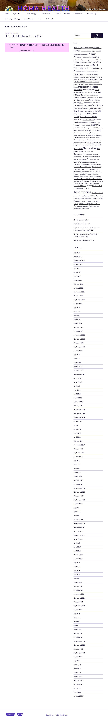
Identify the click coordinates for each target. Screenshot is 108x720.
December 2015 (79, 523)
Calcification (94, 71)
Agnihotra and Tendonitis (82, 224)
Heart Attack (98, 108)
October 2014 (78, 555)
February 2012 (78, 586)
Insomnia (95, 125)
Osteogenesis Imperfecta (91, 154)
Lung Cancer (78, 137)
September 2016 (79, 500)
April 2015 (77, 551)
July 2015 (77, 543)
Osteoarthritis (79, 154)
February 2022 (78, 284)
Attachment (92, 60)
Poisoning (84, 169)
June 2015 (77, 547)
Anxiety (92, 54)
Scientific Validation (80, 186)
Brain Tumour (97, 68)
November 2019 (79, 374)
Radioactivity (97, 176)
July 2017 (77, 461)
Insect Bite (87, 125)
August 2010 (78, 657)
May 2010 (77, 669)
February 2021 (78, 327)
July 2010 (77, 661)
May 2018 (77, 433)
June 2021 (77, 311)
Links (40, 19)
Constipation (89, 79)
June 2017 (77, 464)
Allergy (77, 50)
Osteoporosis (85, 156)
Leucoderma (84, 135)
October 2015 (78, 531)
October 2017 (78, 449)
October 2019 (78, 378)
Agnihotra (16, 14)
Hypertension (88, 119)
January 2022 (78, 288)
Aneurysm (88, 51)
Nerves (80, 149)
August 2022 (78, 264)
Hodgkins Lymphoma (80, 114)
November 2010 (79, 645)
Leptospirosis (77, 135)
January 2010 (78, 684)
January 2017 (78, 484)
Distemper (83, 92)
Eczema (83, 95)
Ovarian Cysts (78, 159)
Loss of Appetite (97, 135)
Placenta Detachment (85, 167)
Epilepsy (84, 97)
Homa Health (43, 9)
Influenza (82, 125)
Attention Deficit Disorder (85, 62)
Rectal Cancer (77, 179)
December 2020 (79, 335)
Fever (81, 102)
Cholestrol (81, 77)
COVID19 (76, 81)
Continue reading (27, 50)
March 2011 (78, 629)
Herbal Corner (29, 19)
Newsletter (90, 148)
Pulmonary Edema (78, 176)
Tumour (77, 201)
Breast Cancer (79, 71)
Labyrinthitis (84, 133)
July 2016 (77, 508)
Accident (77, 47)
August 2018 (78, 421)
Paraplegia (89, 162)
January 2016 (78, 519)
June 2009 (77, 688)
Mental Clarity (82, 142)
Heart (92, 108)
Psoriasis (88, 174)
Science (67, 14)
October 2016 (78, 496)
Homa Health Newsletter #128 (24, 36)
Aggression (89, 47)
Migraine (90, 142)
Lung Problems (86, 137)
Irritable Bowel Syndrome (86, 128)
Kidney (87, 130)
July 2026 (77, 253)
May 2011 (77, 621)
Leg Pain (90, 133)
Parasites (94, 162)
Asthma (95, 57)
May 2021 (77, 315)
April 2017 (77, 472)
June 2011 (77, 617)
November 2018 (79, 413)
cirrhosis (92, 77)
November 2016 (79, 492)
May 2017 (77, 468)
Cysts (75, 84)
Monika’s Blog (91, 14)
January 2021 (78, 331)
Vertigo (86, 206)
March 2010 (78, 676)
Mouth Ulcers (97, 142)
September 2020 (79, 347)
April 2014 (77, 566)
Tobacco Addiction (90, 196)
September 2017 (79, 453)
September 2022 (79, 260)
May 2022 (77, 276)
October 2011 (78, 602)
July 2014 (77, 563)
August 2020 (78, 351)
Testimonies (46, 14)
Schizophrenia (89, 183)
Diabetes (93, 87)
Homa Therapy (31, 14)
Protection (82, 174)
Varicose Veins (79, 206)
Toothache (76, 198)
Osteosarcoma (93, 156)
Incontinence (84, 122)
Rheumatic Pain (78, 181)
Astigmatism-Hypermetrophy (81, 60)
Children (76, 77)
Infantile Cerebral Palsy (94, 122)
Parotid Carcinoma (91, 164)
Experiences (98, 97)
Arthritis (77, 57)
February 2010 (79, 680)
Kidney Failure (95, 130)
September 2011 (79, 606)
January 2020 (78, 370)
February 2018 (78, 441)
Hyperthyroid (97, 119)
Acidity (83, 47)
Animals (98, 51)
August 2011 (78, 610)
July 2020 (77, 355)
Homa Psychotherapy (12, 19)
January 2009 (78, 696)
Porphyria (96, 169)
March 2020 (78, 366)
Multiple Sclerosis (78, 145)
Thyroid (81, 196)
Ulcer (82, 201)
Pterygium (95, 174)
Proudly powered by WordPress (57, 715)
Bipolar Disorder (81, 65)
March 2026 (78, 257)
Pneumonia (77, 169)
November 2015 (79, 527)
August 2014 (78, 559)
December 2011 (79, 594)
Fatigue (98, 100)
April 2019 (77, 394)
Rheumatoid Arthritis (96, 181)
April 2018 (77, 437)
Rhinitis (76, 183)
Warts (90, 206)
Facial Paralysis (85, 100)
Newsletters (78, 14)
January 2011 (78, 637)
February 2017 (78, 480)
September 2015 (79, 535)
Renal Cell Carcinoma (87, 179)
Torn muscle (82, 198)
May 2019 (77, 390)
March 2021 (78, 323)
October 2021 (78, 296)
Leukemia (90, 135)
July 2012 (77, 574)
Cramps (81, 81)
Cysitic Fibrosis (88, 81)
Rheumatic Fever (97, 179)
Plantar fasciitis (96, 167)
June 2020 (77, 359)
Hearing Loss (86, 108)
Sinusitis (89, 186)
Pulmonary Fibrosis (88, 176)
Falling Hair (92, 100)
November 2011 (79, 598)
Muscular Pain (97, 145)
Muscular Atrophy (87, 145)
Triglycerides (99, 198)
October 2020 (78, 343)
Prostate (92, 171)
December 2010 (79, 641)
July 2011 (77, 614)
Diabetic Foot (78, 90)
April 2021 (77, 319)
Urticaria (76, 204)
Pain (89, 159)
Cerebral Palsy (93, 74)
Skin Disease (95, 186)
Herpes (92, 111)
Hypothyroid (77, 122)
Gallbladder (82, 105)
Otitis (98, 156)
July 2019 (77, 386)
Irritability (77, 128)
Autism (94, 62)
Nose (84, 151)
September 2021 (79, 300)
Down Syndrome (91, 92)
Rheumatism (86, 181)
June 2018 (77, 429)
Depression (83, 87)
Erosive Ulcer (91, 97)
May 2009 (77, 692)
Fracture (93, 102)
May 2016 (77, 515)
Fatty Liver (76, 102)
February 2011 (78, 633)
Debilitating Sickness (89, 84)
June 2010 (77, 665)
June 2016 (77, 512)
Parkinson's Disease (80, 164)
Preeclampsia (77, 171)
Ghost (101, 105)
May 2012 (77, 578)
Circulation (87, 77)
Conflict (83, 79)
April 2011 (77, 625)
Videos (56, 14)
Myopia (76, 149)
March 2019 (78, 398)
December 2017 (79, 445)
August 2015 (78, 539)
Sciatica (96, 183)
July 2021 (77, 308)
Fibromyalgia (87, 102)
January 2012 (78, 590)
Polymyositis (90, 169)
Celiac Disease (85, 74)
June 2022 (77, 272)
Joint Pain (95, 128)
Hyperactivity (78, 119)
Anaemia (83, 51)
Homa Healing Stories (81, 220)
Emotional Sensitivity (92, 95)
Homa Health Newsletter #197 (84, 240)
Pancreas (93, 159)
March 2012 (78, 582)
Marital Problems (94, 137)
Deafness (80, 84)
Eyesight (77, 100)
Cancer (77, 74)
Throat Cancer (95, 193)
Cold (97, 77)
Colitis (100, 77)
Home (7, 14)
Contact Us (49, 19)
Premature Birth (85, 171)
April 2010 (77, 672)
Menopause (91, 140)
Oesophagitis (89, 151)
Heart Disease (79, 111)
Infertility (77, 125)
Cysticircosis (95, 81)
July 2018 (77, 425)
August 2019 (78, 382)
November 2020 (79, 339)
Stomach (80, 188)
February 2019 (78, 402)
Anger (93, 51)
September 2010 (79, 653)
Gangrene (89, 105)
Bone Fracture (87, 68)
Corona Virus (98, 79)
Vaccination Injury (94, 204)
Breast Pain (88, 71)
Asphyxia (88, 57)
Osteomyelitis (77, 156)
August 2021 (78, 304)
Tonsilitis (99, 196)
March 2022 (78, 280)
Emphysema (77, 97)
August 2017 (78, 457)
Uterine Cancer (83, 204)
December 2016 (79, 488)
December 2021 (79, 292)
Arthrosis (83, 57)
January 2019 (78, 406)
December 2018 (79, 410)
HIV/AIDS (97, 111)
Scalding (81, 183)
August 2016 (78, 504)
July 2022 (77, 268)
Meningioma (83, 140)
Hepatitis (87, 111)
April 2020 (77, 362)
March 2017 (78, 476)
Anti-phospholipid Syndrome (81, 54)
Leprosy (95, 133)
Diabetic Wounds (88, 90)
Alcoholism (97, 48)
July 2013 (77, 570)
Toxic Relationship (91, 198)
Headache (78, 108)
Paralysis (82, 162)
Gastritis (95, 105)
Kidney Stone (77, 133)
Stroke (86, 188)
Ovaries (84, 159)
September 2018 (79, 417)
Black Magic (89, 65)
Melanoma (77, 140)
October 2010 (78, 649)
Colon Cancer (77, 79)
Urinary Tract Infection (91, 201)
